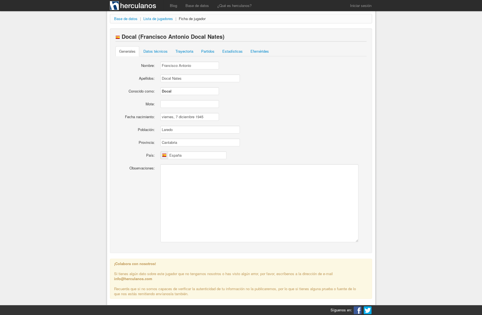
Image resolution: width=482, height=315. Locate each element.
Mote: (150, 103)
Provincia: (147, 142)
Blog (173, 5)
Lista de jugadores (158, 18)
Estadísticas (232, 51)
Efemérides (259, 51)
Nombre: (148, 65)
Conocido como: (142, 91)
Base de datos (197, 5)
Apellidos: (147, 78)
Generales (127, 51)
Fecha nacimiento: (140, 116)
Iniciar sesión (361, 5)
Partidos (208, 51)
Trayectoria (184, 51)
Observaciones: (142, 168)
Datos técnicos (155, 51)
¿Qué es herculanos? (234, 5)
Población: (146, 129)
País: (150, 155)
